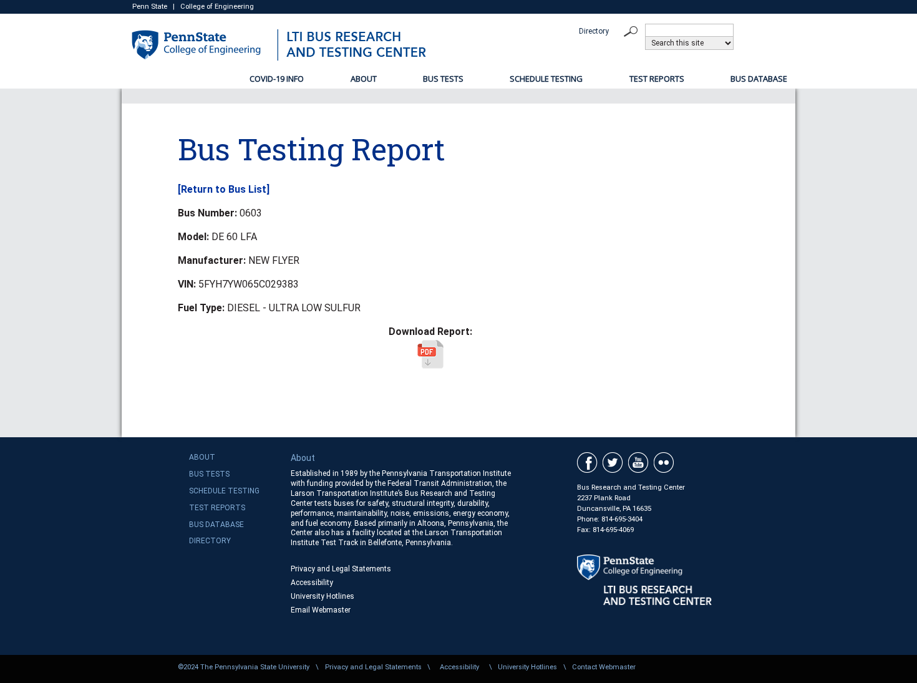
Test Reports (656, 78)
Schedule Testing (546, 78)
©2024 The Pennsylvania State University (243, 667)
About (364, 78)
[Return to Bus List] (223, 189)
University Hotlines (322, 596)
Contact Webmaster (604, 667)
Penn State (149, 6)
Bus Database (758, 78)
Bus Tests (443, 78)
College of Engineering (217, 6)
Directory (594, 31)
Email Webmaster (321, 610)
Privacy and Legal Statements (341, 568)
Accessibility (312, 582)
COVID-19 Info (277, 78)
